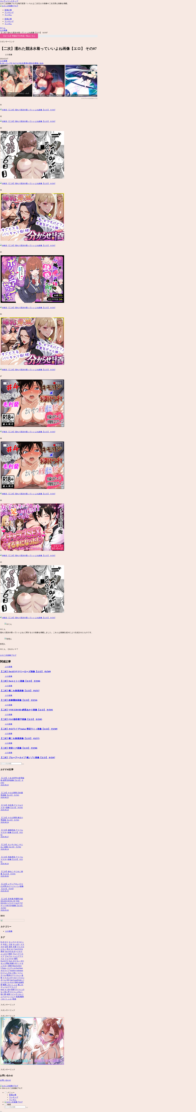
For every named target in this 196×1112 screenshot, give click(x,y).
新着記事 (12, 1095)
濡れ (27, 63)
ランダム (12, 1100)
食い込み (40, 63)
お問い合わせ (5, 1080)
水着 (23, 63)
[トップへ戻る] (1, 1111)
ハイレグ (7, 63)
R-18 (2, 63)
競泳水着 (32, 63)
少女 (20, 63)
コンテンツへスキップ (9, 1)
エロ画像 (3, 61)
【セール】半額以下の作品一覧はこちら (19, 36)
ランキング (13, 1097)
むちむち (14, 63)
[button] (27, 1107)
